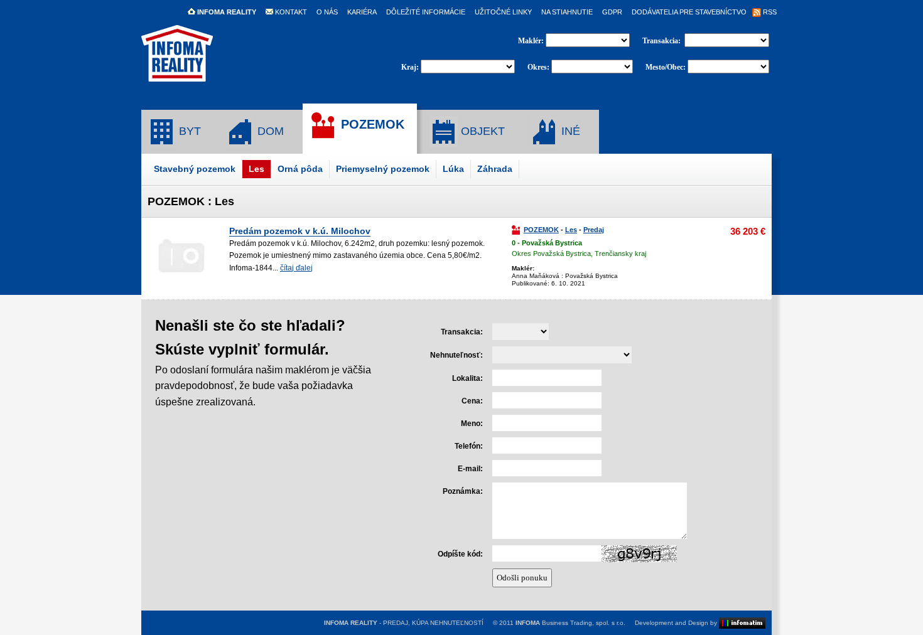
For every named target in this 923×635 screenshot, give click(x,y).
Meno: (472, 423)
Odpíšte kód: (460, 554)
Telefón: (469, 446)
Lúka (453, 169)
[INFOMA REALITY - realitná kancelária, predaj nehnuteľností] (177, 76)
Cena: (472, 401)
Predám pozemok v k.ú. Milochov (299, 231)
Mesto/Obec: (665, 67)
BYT (188, 131)
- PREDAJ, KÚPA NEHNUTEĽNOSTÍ (403, 622)
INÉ (569, 131)
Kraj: (410, 67)
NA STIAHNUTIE (567, 12)
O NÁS (327, 12)
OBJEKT (481, 131)
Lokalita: (467, 378)
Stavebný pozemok (194, 169)
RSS (769, 12)
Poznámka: (463, 491)
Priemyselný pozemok (382, 169)
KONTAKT (290, 12)
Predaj (593, 229)
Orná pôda (300, 169)
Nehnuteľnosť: (456, 355)
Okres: (538, 67)
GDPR (612, 12)
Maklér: (532, 40)
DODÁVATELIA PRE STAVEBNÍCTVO (689, 12)
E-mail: (470, 468)
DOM (269, 131)
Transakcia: (662, 40)
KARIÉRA (362, 12)
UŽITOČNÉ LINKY (503, 12)
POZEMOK (370, 124)
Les (256, 169)
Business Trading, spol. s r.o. (570, 622)
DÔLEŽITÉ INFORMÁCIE (425, 12)
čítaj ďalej (296, 268)
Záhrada (494, 169)
